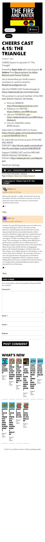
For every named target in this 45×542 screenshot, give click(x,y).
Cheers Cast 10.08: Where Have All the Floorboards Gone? (26, 377)
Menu (34, 29)
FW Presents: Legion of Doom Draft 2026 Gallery (19, 374)
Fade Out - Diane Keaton (5, 369)
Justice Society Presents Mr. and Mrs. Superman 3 (5, 420)
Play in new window (13, 174)
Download (24, 174)
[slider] (38, 170)
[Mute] (33, 170)
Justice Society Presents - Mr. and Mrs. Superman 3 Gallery (12, 421)
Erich (9, 218)
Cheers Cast (18, 176)
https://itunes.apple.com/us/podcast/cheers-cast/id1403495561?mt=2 (22, 134)
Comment (6, 289)
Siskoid (9, 189)
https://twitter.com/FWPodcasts (22, 111)
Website (5, 333)
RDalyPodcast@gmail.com (14, 85)
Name (5, 316)
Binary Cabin (37, 449)
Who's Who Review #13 (19, 413)
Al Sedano (9, 176)
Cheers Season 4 (29, 176)
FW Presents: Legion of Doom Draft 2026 (12, 372)
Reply (4, 212)
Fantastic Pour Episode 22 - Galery (40, 371)
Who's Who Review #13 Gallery (26, 415)
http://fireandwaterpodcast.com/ (22, 105)
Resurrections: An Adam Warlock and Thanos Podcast (20, 74)
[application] (22, 170)
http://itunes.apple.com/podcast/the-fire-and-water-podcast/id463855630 (22, 147)
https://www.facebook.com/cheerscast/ (20, 92)
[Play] (5, 170)
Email (4, 325)
